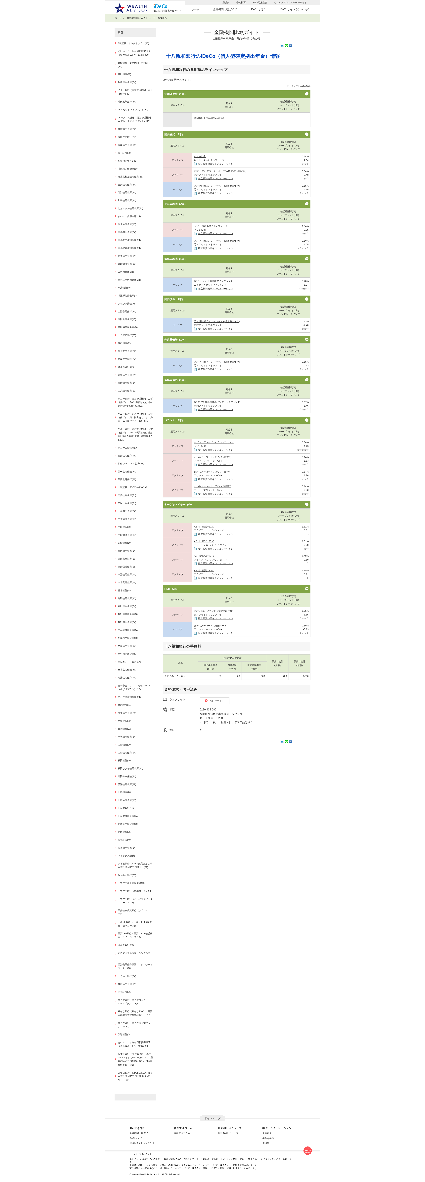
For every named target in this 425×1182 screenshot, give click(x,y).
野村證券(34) (124, 705)
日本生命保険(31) (127, 669)
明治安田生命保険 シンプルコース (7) (135, 955)
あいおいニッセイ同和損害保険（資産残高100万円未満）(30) (134, 1044)
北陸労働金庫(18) (127, 800)
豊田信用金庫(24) (127, 606)
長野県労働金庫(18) (128, 614)
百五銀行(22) (124, 729)
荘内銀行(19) (124, 343)
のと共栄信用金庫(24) (129, 697)
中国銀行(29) (124, 527)
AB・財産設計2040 (204, 556)
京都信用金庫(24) (127, 232)
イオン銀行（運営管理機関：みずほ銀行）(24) (135, 92)
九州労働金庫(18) (127, 224)
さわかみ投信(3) (126, 303)
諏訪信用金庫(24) (127, 375)
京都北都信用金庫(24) (129, 248)
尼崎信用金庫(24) (127, 82)
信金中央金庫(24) (127, 351)
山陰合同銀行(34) (127, 311)
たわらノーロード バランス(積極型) (212, 457)
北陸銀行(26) (124, 792)
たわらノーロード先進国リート (210, 625)
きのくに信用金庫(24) (129, 216)
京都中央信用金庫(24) (129, 240)
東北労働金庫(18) (127, 582)
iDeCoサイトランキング (294, 9)
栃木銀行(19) (124, 590)
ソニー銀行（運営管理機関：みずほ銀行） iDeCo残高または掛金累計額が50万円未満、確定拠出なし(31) (135, 434)
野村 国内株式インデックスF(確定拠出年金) (217, 185)
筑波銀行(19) (124, 543)
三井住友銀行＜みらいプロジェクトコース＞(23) (135, 901)
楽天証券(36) (124, 992)
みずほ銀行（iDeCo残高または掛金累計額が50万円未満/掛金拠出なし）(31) (135, 1076)
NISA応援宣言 (260, 2)
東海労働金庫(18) (127, 567)
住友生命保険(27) (127, 359)
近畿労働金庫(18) (127, 264)
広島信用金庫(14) (127, 752)
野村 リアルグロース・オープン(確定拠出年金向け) (221, 171)
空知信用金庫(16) (127, 455)
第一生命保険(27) (127, 471)
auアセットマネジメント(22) (133, 109)
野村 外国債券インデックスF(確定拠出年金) (217, 361)
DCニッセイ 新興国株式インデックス (213, 281)
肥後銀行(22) (124, 721)
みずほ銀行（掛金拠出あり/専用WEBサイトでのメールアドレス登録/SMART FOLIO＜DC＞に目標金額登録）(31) (135, 1059)
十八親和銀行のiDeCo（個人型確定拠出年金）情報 (223, 56)
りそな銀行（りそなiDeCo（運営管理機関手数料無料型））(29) (135, 1013)
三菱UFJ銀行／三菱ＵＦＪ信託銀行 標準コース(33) (135, 924)
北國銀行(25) (124, 832)
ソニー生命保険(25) (128, 447)
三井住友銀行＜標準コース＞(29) (135, 891)
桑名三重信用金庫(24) (129, 280)
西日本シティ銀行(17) (129, 662)
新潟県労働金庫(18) (128, 638)
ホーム (195, 9)
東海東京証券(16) (127, 559)
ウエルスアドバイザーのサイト (290, 2)
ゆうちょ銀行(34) (127, 976)
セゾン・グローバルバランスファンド (214, 442)
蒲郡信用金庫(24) (127, 192)
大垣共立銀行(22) (127, 137)
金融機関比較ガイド (225, 9)
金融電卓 (267, 1133)
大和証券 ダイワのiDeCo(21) (134, 487)
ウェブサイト (216, 700)
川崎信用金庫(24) (127, 200)
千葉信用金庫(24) (127, 511)
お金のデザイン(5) (127, 161)
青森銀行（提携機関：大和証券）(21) (135, 65)
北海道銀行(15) (126, 808)
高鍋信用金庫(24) (127, 495)
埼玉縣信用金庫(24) (128, 295)
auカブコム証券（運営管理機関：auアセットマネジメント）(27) (135, 119)
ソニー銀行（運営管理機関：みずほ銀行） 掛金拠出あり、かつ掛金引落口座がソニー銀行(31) (135, 417)
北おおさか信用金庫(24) (130, 208)
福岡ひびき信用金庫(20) (130, 768)
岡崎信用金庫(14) (127, 145)
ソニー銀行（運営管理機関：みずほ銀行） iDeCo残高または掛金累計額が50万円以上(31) (135, 402)
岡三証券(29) (124, 153)
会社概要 (241, 2)
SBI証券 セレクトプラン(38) (133, 43)
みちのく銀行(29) (127, 875)
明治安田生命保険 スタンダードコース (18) (135, 966)
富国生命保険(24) (127, 776)
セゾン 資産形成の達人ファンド (210, 226)
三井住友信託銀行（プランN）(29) (134, 912)
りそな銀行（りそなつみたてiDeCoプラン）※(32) (133, 1002)
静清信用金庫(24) (127, 383)
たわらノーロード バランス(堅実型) (212, 486)
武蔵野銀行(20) (126, 945)
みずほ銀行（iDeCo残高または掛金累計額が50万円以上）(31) (135, 865)
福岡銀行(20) (124, 760)
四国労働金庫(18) (127, 319)
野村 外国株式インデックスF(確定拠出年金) (217, 240)
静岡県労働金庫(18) (128, 327)
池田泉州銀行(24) (127, 101)
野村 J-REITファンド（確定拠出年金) (213, 611)
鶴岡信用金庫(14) (127, 551)
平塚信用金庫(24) (127, 737)
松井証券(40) (124, 840)
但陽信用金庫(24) (127, 503)
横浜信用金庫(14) (127, 984)
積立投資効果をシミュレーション (215, 164)
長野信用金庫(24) (127, 622)
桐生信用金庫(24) (127, 256)
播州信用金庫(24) (127, 713)
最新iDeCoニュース (228, 1133)
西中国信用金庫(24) (128, 654)
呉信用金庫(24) (126, 272)
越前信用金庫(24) (127, 129)
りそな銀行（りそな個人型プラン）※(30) (134, 1025)
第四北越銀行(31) (127, 479)
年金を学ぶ (268, 1138)
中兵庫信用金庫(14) (128, 630)
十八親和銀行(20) (127, 335)
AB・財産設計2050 (204, 570)
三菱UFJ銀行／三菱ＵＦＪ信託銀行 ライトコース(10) (135, 935)
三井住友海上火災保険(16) (131, 883)
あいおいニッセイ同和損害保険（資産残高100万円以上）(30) (134, 53)
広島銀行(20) (124, 745)
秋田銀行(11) (124, 74)
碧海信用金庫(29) (127, 784)
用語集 (225, 2)
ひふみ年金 (200, 156)
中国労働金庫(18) (127, 535)
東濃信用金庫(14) (127, 574)
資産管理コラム (182, 1133)
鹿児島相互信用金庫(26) (130, 176)
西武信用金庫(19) (127, 391)
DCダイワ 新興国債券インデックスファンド (217, 402)
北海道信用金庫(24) (128, 816)
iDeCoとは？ (258, 9)
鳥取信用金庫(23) (127, 598)
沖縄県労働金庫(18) (128, 169)
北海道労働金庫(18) (128, 824)
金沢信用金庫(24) (127, 184)
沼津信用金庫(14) (127, 677)
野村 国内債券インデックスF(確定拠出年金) (217, 321)
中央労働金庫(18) (127, 519)
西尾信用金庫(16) (127, 646)
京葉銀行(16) (124, 287)
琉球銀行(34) (124, 1034)
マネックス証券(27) (128, 855)
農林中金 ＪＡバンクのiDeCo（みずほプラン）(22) (134, 687)
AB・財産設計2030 (204, 541)
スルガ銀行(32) (126, 367)
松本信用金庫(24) (127, 848)
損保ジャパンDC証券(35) (131, 463)
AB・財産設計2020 (204, 526)
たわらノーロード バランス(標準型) (212, 471)
